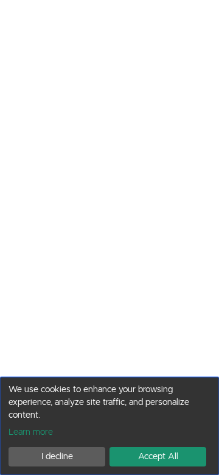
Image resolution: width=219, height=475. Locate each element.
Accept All (158, 456)
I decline (57, 456)
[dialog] (109, 426)
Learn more (31, 432)
